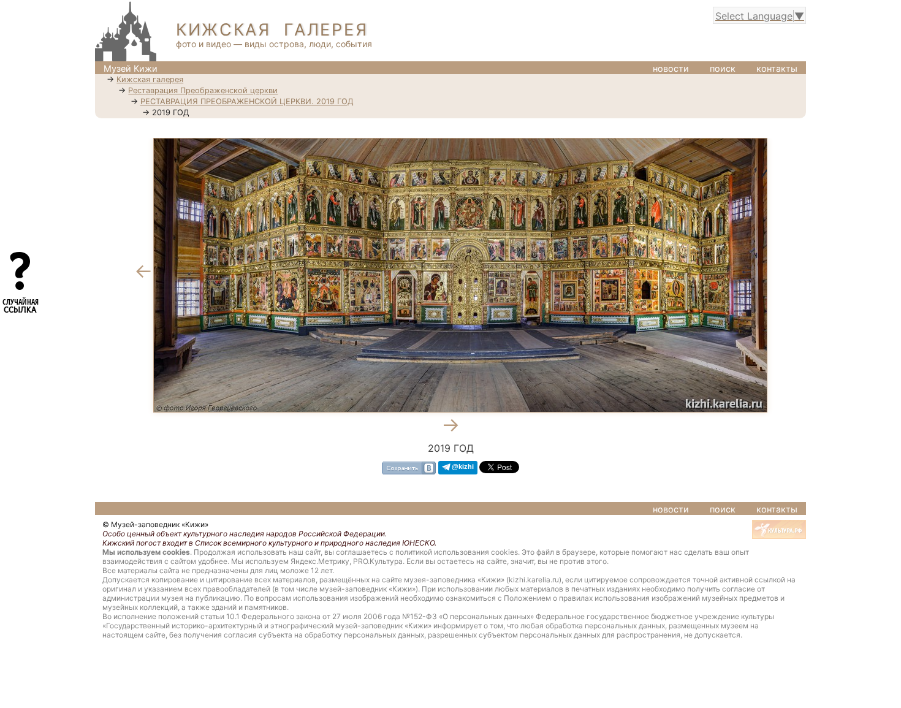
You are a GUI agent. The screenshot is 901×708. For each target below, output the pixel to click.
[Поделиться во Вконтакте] (409, 467)
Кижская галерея (149, 79)
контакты (776, 68)
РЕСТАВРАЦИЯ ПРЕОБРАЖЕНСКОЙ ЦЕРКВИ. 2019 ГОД (247, 101)
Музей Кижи (131, 68)
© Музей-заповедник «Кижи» (155, 524)
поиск (723, 68)
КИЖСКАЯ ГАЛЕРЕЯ (272, 30)
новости (671, 68)
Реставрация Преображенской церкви (203, 90)
